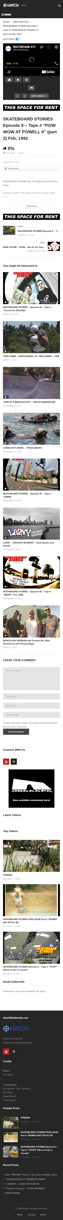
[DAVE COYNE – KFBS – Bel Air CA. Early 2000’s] (31, 250)
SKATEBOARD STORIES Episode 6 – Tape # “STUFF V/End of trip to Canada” (39, 1150)
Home (6, 22)
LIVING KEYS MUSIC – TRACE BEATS (22, 448)
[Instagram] (14, 762)
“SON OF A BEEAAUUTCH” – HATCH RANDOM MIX (29, 402)
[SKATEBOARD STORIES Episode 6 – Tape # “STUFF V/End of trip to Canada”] (31, 948)
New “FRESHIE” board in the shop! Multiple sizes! (31, 1174)
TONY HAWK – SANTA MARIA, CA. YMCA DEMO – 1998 (31, 356)
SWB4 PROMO (12, 1193)
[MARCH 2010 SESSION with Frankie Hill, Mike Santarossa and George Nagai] (31, 621)
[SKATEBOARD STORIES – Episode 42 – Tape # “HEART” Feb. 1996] (31, 572)
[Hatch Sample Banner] (31, 807)
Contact (31, 1214)
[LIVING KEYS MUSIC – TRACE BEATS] (31, 429)
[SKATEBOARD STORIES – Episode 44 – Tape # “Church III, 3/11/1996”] (31, 288)
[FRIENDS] (31, 856)
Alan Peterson (21, 22)
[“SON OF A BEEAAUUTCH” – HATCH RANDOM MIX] (31, 383)
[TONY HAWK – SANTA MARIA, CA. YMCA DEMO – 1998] (31, 337)
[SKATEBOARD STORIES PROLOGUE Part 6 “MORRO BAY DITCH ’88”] (31, 900)
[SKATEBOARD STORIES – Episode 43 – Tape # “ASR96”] (31, 475)
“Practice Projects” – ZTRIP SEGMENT (25, 1188)
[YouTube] (6, 762)
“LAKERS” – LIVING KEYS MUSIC (22, 1184)
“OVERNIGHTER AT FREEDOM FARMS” (25, 1179)
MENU (7, 15)
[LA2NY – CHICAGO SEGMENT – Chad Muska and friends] (31, 524)
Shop (20, 1214)
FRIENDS (7, 875)
